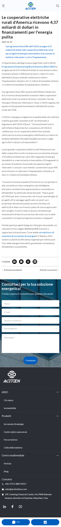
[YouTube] (20, 506)
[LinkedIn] (4, 506)
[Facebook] (12, 506)
